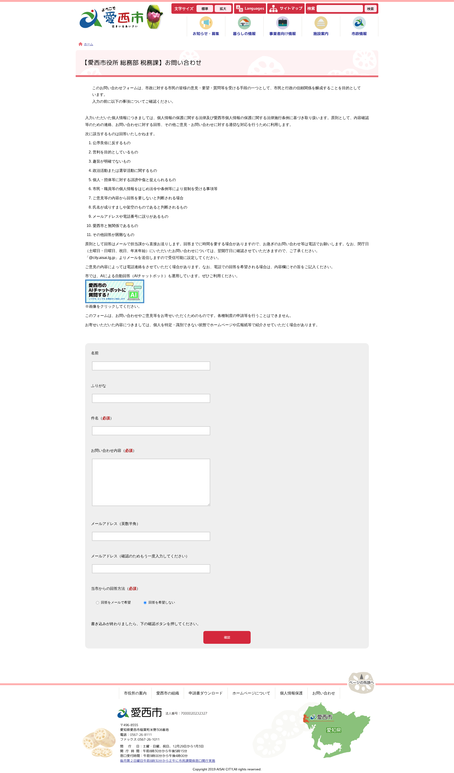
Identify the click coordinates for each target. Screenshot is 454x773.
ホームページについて (251, 693)
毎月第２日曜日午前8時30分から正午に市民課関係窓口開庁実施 (167, 760)
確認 (227, 637)
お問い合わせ (323, 693)
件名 (95, 418)
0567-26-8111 (141, 734)
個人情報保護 (291, 693)
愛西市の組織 (167, 693)
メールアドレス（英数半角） (115, 524)
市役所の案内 (135, 693)
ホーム (88, 44)
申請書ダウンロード (206, 693)
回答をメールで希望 (116, 602)
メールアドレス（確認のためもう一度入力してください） (140, 556)
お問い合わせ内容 (106, 451)
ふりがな (98, 386)
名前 (95, 353)
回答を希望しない (161, 602)
